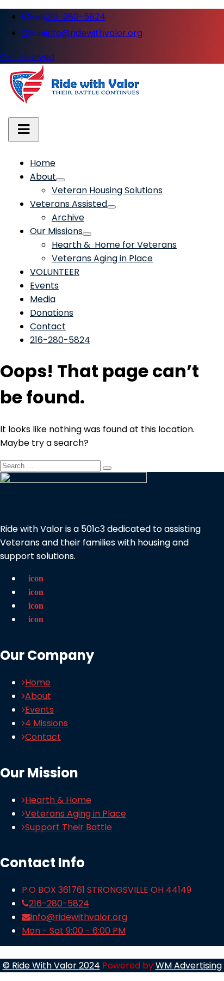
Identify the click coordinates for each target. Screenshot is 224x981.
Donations (51, 312)
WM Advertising (188, 965)
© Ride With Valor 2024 (51, 965)
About (43, 176)
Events (44, 285)
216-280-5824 (67, 16)
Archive (68, 217)
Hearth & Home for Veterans (114, 244)
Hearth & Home (58, 800)
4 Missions (46, 723)
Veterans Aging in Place (102, 258)
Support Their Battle (68, 827)
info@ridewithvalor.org (86, 33)
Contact (48, 326)
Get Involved (27, 57)
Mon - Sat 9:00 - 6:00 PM (74, 930)
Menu (23, 129)
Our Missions (56, 231)
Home (42, 163)
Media (42, 299)
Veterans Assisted (68, 204)
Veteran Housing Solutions (107, 190)
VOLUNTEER (54, 272)
